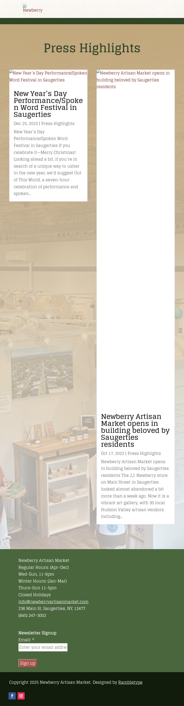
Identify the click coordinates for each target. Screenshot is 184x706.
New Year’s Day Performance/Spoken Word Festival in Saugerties (48, 104)
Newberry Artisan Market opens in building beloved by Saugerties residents (135, 430)
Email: (26, 639)
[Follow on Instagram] (21, 695)
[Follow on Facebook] (12, 695)
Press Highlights (57, 123)
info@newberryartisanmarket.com (53, 601)
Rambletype (130, 682)
